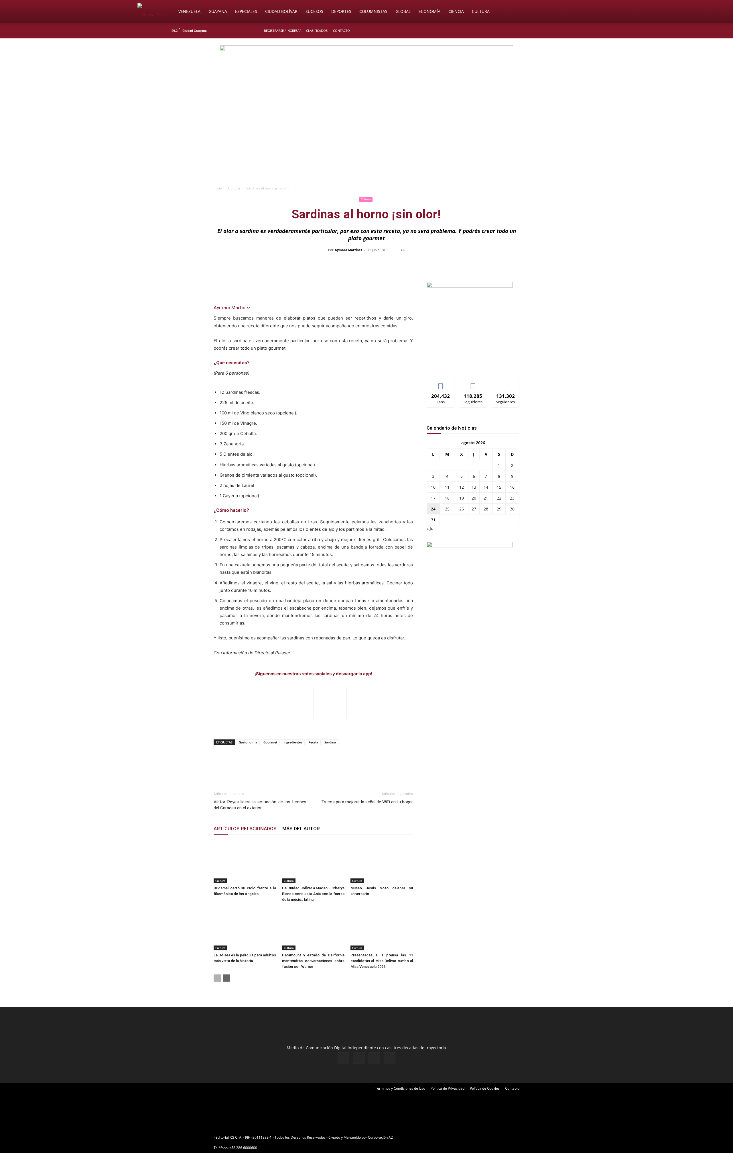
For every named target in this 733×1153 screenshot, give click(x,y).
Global (403, 11)
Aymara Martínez (348, 250)
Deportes (341, 11)
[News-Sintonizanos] (470, 286)
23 (512, 498)
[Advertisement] (366, 139)
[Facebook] (534, 30)
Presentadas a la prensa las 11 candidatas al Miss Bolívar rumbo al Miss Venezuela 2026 (381, 961)
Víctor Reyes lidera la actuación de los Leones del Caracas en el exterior (260, 805)
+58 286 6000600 (243, 1147)
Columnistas (373, 11)
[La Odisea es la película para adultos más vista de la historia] (245, 928)
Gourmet (270, 742)
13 (474, 487)
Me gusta (441, 383)
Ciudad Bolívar (281, 11)
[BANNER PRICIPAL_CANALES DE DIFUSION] (366, 70)
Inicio (218, 188)
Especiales (246, 11)
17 (433, 498)
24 (433, 509)
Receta (313, 742)
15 (499, 487)
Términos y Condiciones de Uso (400, 1088)
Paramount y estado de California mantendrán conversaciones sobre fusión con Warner (313, 961)
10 (433, 487)
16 (512, 487)
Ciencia (456, 11)
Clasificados (317, 30)
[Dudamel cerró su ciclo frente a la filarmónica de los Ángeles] (245, 861)
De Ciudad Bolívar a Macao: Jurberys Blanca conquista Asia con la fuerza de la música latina (313, 894)
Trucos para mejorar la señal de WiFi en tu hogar (367, 801)
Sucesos (314, 11)
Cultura (481, 11)
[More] (487, 263)
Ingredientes (292, 742)
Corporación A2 (380, 1137)
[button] (589, 12)
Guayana (217, 11)
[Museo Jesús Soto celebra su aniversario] (381, 861)
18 (447, 498)
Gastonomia (248, 742)
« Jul (431, 528)
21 (486, 498)
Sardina (330, 742)
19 (461, 498)
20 (474, 498)
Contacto (341, 30)
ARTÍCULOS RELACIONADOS (245, 828)
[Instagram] (543, 30)
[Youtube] (562, 30)
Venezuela (189, 11)
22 (499, 498)
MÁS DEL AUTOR (301, 828)
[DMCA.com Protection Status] (438, 1137)
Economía (429, 11)
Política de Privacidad (447, 1088)
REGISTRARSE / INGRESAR (283, 30)
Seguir (473, 383)
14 (486, 487)
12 (461, 487)
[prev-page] (217, 978)
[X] (553, 30)
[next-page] (226, 978)
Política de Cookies (485, 1088)
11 (447, 487)
